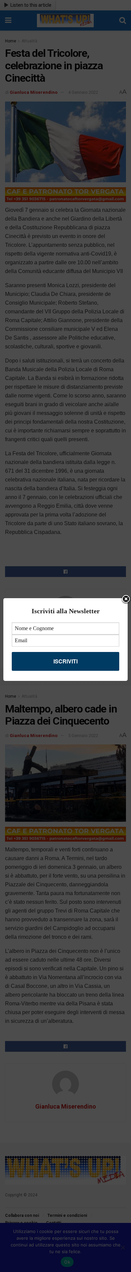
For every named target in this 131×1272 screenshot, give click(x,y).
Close (126, 599)
